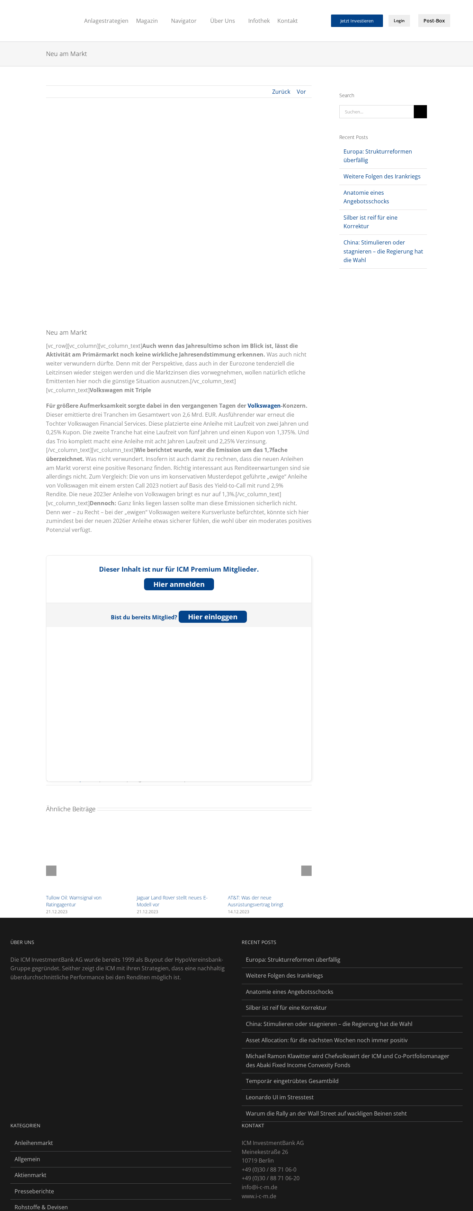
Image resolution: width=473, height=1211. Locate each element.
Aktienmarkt (30, 1175)
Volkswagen (264, 405)
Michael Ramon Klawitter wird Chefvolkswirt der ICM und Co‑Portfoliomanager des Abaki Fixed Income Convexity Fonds (347, 1060)
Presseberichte (34, 1191)
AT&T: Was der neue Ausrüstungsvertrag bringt (256, 901)
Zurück (281, 91)
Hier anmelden (179, 584)
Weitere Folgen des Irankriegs (382, 176)
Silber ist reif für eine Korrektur (286, 1007)
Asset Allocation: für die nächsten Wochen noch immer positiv (327, 1040)
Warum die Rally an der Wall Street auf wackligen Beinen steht (326, 1113)
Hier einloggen (213, 616)
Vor (301, 91)
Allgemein (27, 1159)
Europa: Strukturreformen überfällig (293, 959)
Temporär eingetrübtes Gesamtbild (292, 1081)
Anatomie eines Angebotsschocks (289, 992)
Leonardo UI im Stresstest (280, 1097)
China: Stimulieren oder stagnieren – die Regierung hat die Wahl (383, 251)
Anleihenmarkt (34, 1143)
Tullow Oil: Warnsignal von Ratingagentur (73, 901)
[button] (321, 20)
